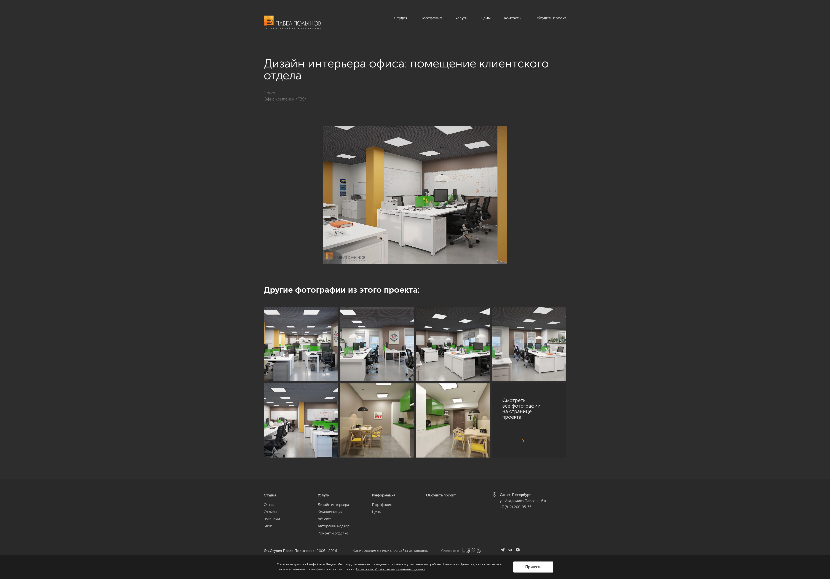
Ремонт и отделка (333, 533)
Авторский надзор (334, 526)
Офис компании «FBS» (285, 99)
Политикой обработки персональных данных (390, 569)
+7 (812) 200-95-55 (515, 507)
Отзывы (270, 512)
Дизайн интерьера (333, 504)
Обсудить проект (550, 18)
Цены (486, 18)
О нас (269, 504)
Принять (533, 567)
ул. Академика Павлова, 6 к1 (524, 501)
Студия (400, 18)
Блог (268, 526)
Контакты (512, 18)
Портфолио (431, 18)
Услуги (461, 18)
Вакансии (272, 519)
